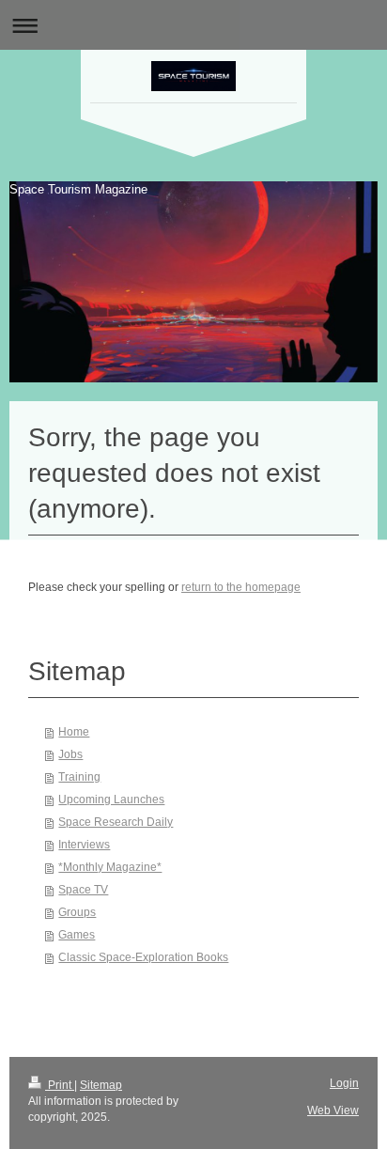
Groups (77, 912)
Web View (333, 1110)
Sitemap (101, 1085)
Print (59, 1085)
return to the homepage (241, 587)
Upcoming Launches (111, 799)
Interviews (84, 844)
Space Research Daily (115, 822)
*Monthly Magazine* (110, 867)
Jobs (70, 754)
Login (344, 1083)
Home (73, 731)
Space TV (83, 889)
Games (76, 934)
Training (79, 777)
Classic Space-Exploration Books (143, 957)
